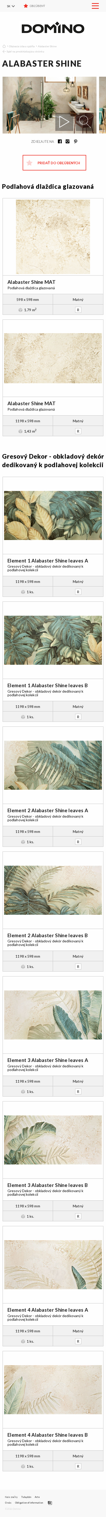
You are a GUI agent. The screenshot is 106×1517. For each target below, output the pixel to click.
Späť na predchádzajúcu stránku (26, 51)
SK (8, 6)
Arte (37, 1497)
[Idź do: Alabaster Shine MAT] (53, 236)
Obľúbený (37, 5)
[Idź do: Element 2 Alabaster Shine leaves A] (53, 765)
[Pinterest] (73, 142)
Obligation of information (29, 1503)
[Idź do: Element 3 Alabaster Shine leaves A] (53, 1014)
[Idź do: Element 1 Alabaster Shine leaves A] (53, 515)
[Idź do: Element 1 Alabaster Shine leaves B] (53, 640)
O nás (8, 1503)
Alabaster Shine (47, 46)
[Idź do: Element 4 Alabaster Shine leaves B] (53, 1389)
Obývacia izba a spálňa (22, 46)
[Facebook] (58, 142)
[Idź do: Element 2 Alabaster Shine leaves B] (53, 890)
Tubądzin (26, 1497)
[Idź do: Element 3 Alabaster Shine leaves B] (53, 1139)
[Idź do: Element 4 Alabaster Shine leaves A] (53, 1264)
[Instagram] (66, 142)
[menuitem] (14, 6)
